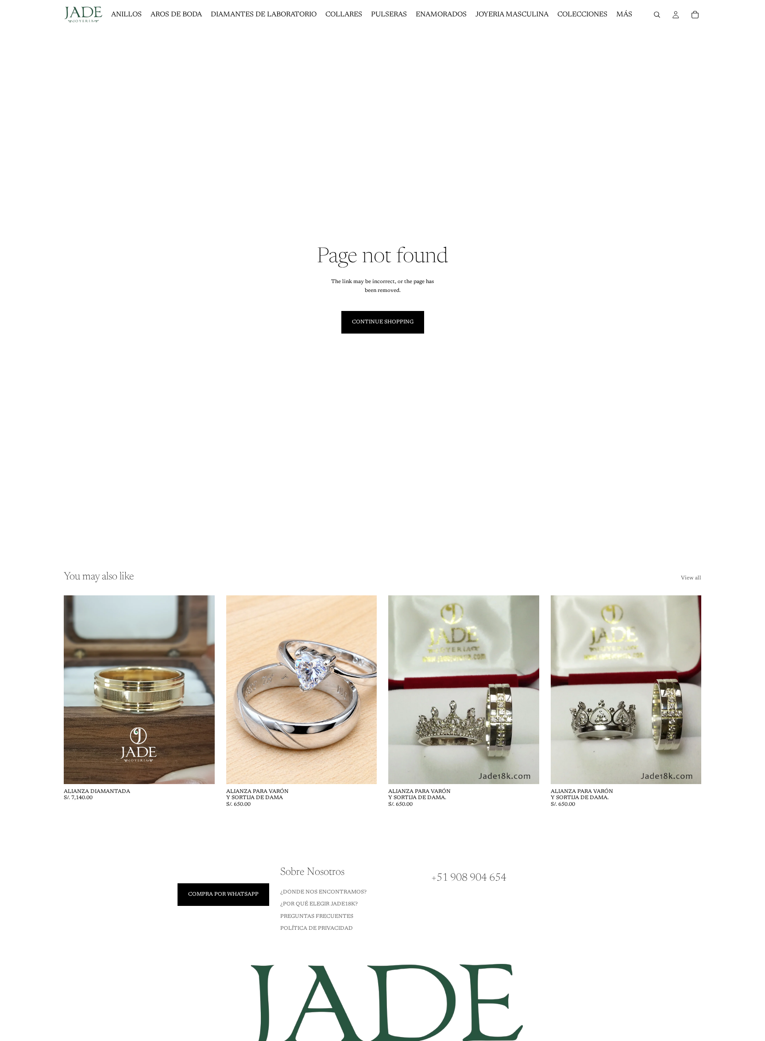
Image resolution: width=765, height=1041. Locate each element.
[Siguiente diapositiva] (201, 689)
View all (691, 578)
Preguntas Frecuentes (316, 916)
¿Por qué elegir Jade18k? (319, 904)
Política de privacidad (316, 928)
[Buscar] (657, 14)
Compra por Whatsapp (223, 894)
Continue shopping (382, 322)
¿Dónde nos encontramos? (323, 892)
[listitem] (624, 14)
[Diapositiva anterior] (77, 689)
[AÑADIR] (201, 770)
